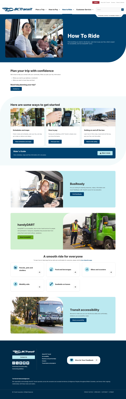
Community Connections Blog (19, 366)
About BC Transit (105, 2)
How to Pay (53, 10)
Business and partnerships (49, 358)
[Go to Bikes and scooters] (111, 272)
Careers (113, 2)
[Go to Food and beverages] (75, 272)
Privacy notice (88, 392)
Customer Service (83, 10)
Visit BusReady (77, 194)
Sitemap (111, 392)
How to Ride (67, 10)
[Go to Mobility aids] (39, 287)
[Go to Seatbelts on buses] (75, 287)
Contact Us (23, 357)
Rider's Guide (106, 153)
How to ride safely (91, 141)
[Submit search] (122, 9)
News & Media (120, 2)
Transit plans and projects (49, 363)
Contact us (16, 89)
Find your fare (55, 141)
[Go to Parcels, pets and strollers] (39, 272)
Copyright (105, 392)
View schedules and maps (23, 141)
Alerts (95, 2)
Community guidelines (18, 368)
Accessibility (45, 356)
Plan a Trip (40, 10)
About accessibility (78, 320)
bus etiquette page (86, 260)
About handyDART (25, 237)
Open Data (97, 392)
